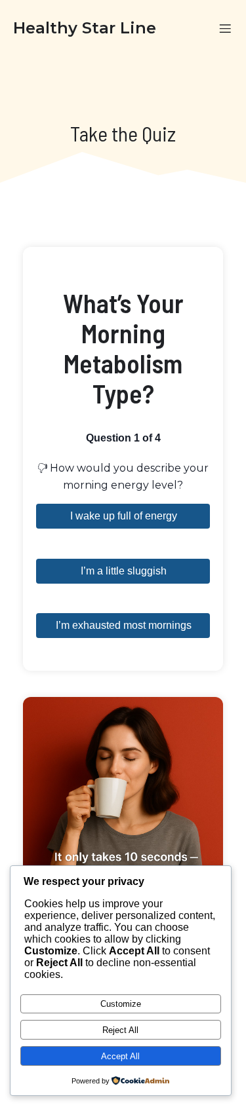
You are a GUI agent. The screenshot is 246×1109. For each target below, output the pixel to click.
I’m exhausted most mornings (124, 625)
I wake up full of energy (123, 515)
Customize (120, 1004)
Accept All (120, 1056)
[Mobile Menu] (225, 28)
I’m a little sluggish (124, 570)
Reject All (120, 1030)
